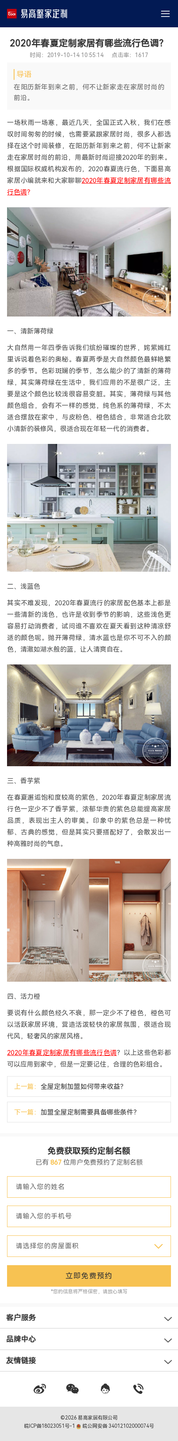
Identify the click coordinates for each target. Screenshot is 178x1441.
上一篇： (70, 1087)
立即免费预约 (89, 1275)
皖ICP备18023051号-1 (50, 1426)
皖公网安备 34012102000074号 (117, 1426)
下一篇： (77, 1112)
